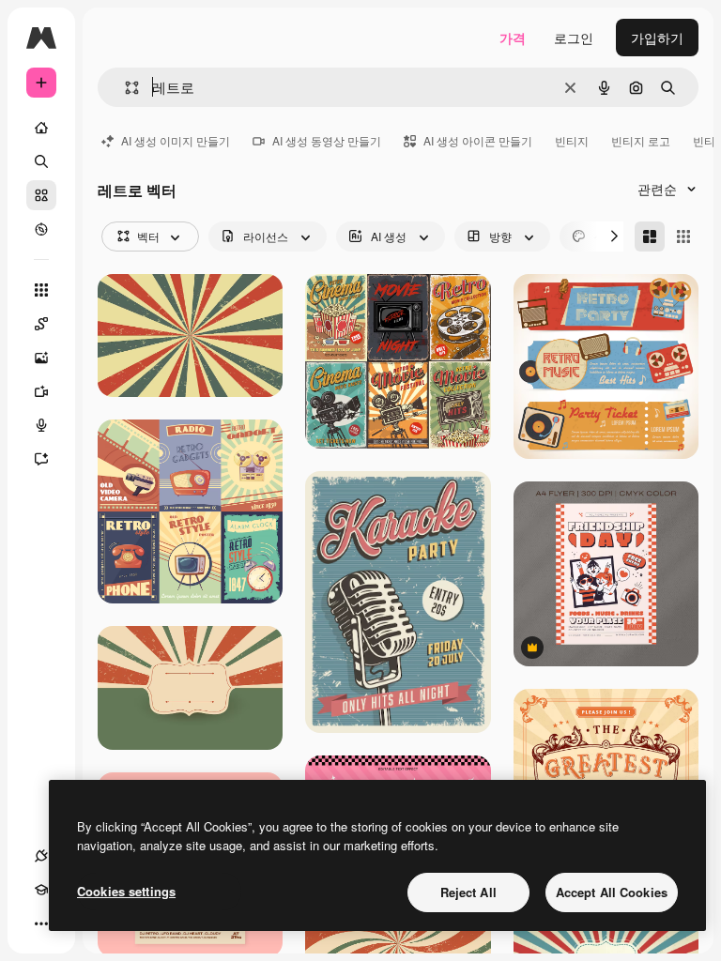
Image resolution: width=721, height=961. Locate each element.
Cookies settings (126, 891)
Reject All (468, 892)
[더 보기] (41, 923)
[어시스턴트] (41, 459)
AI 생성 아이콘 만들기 (477, 140)
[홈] (41, 128)
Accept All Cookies (611, 892)
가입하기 (657, 37)
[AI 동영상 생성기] (41, 391)
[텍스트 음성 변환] (41, 425)
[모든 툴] (41, 290)
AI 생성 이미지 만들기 (175, 140)
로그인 (573, 37)
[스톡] (41, 195)
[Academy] (41, 890)
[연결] (41, 856)
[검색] (41, 161)
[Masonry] (650, 236)
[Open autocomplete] (124, 88)
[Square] (683, 236)
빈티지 (572, 140)
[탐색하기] (41, 229)
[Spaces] (41, 324)
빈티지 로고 (640, 140)
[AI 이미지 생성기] (41, 358)
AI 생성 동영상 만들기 (326, 140)
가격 (512, 37)
